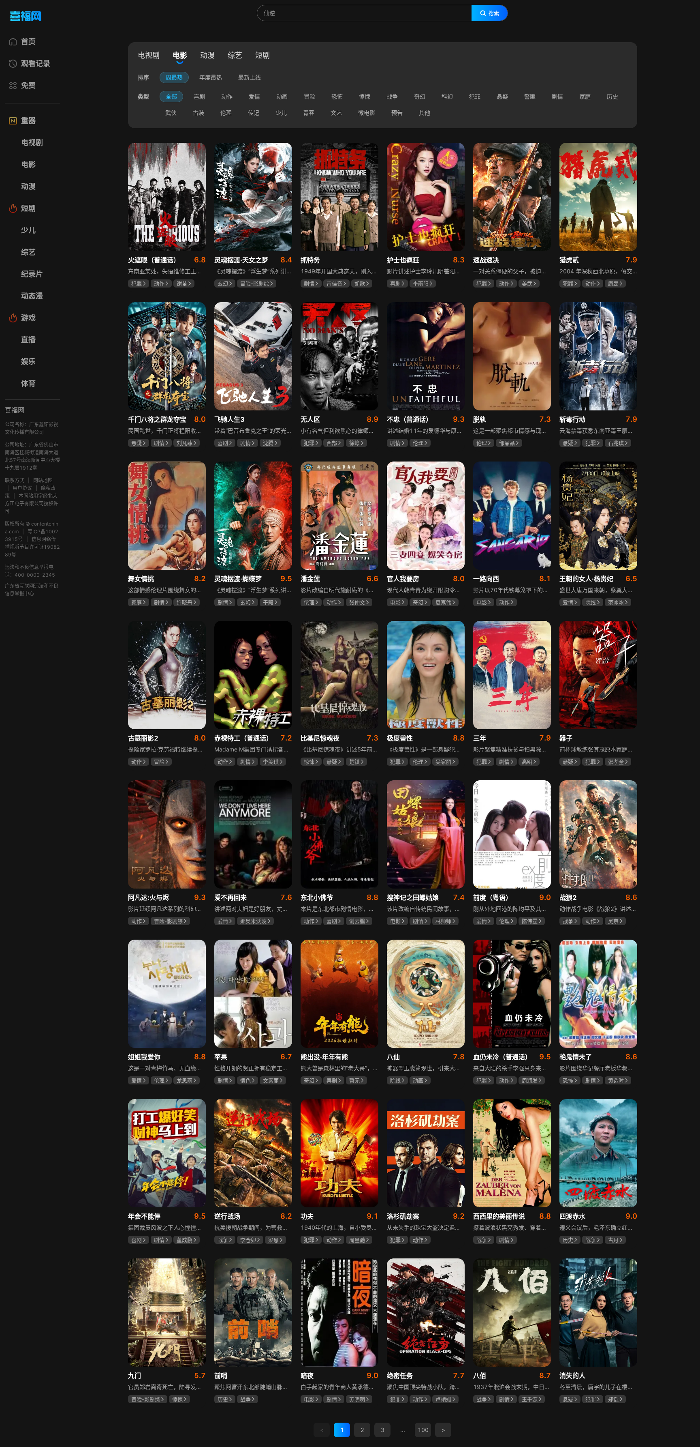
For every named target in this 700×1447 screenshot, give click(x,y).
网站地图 (43, 480)
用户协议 (22, 488)
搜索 (493, 13)
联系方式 (14, 480)
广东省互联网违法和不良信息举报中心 (31, 590)
